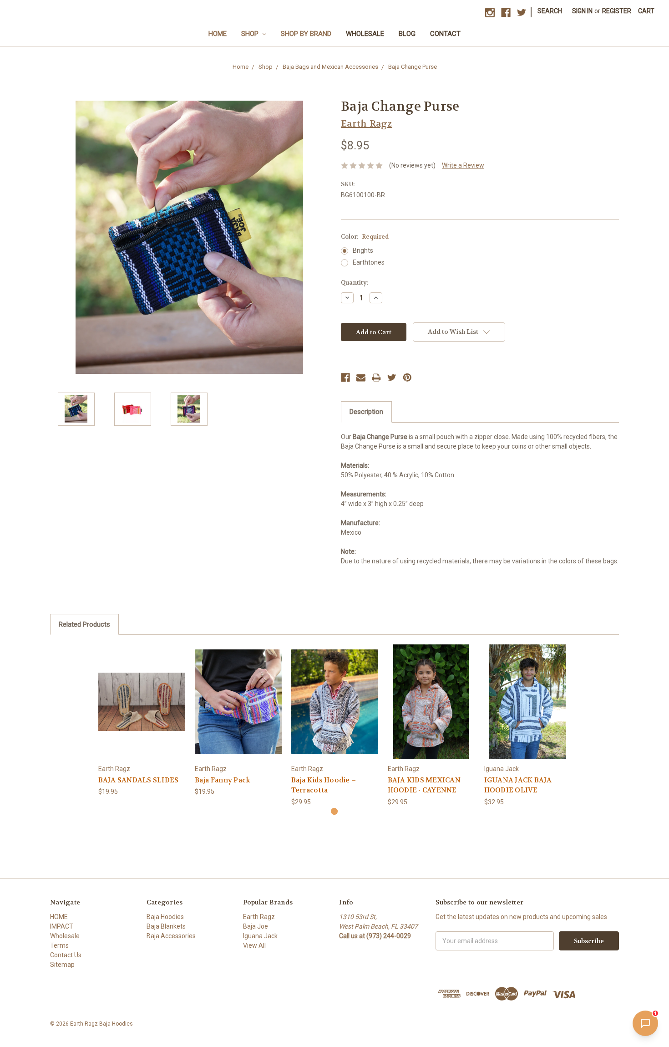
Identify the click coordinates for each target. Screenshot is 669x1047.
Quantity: (354, 282)
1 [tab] (334, 811)
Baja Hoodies (165, 916)
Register (616, 11)
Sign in (582, 11)
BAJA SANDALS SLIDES (138, 780)
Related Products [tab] (84, 624)
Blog (407, 34)
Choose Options (141, 709)
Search (549, 11)
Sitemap (62, 964)
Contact (445, 34)
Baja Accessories (171, 936)
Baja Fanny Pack (223, 780)
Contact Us (65, 955)
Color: (365, 236)
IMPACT (61, 926)
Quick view (141, 693)
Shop (250, 34)
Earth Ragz (259, 916)
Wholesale (365, 34)
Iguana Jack (260, 936)
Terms (59, 945)
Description (366, 412)
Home (217, 34)
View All (254, 945)
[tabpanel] (141, 720)
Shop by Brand (306, 34)
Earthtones (369, 262)
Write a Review (463, 165)
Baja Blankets (166, 926)
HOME (59, 916)
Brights (363, 250)
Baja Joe (255, 926)
